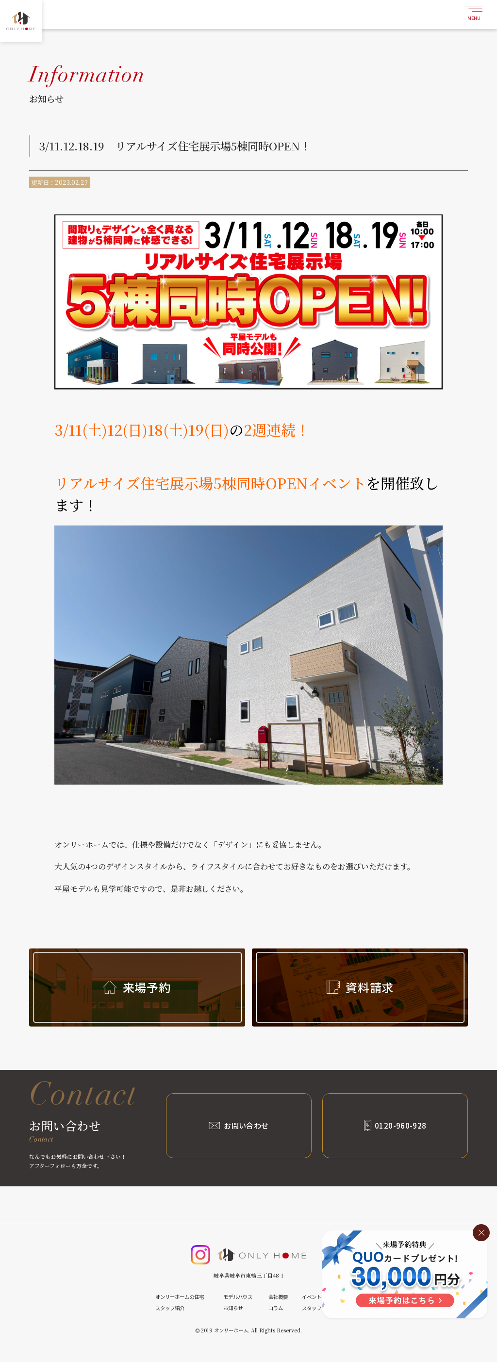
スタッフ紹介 (169, 1308)
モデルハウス (237, 1296)
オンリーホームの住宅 (179, 1296)
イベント (311, 1296)
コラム (275, 1308)
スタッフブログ (319, 1308)
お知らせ (233, 1308)
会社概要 (278, 1296)
